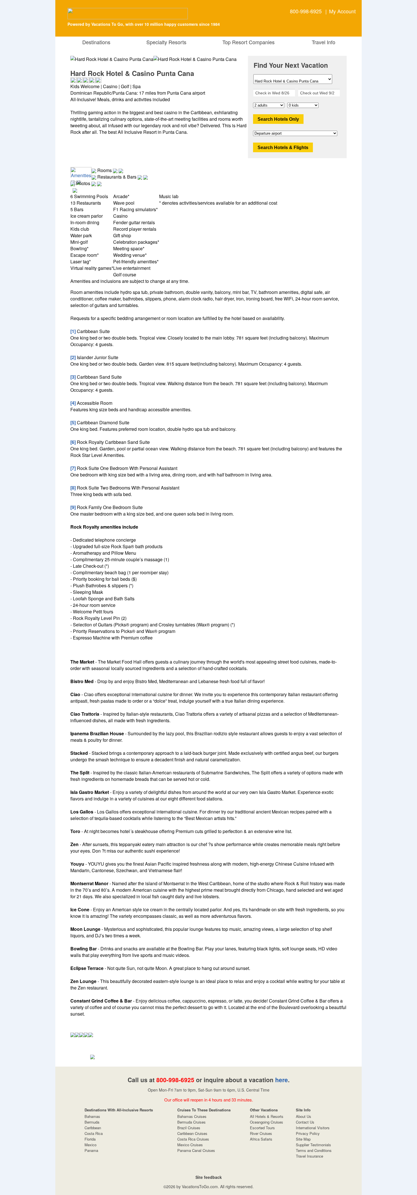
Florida (90, 1139)
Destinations (94, 42)
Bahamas (92, 1116)
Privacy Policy (308, 1133)
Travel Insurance (309, 1156)
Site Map (303, 1139)
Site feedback (208, 1177)
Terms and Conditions (314, 1150)
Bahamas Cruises (192, 1116)
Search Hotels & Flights (283, 147)
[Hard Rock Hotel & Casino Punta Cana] (195, 59)
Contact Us (305, 1122)
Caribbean (93, 1127)
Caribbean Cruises (192, 1133)
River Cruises (261, 1133)
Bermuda (92, 1122)
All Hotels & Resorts (266, 1116)
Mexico (90, 1144)
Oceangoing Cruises (266, 1122)
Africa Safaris (261, 1139)
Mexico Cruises (190, 1144)
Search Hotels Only (278, 119)
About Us (303, 1116)
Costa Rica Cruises (193, 1139)
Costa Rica (94, 1133)
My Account (342, 11)
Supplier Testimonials (313, 1144)
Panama (91, 1150)
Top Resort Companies (247, 42)
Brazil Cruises (188, 1127)
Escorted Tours (262, 1127)
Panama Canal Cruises (196, 1150)
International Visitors (313, 1127)
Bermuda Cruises (191, 1122)
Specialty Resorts (165, 42)
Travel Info (322, 42)
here (281, 1079)
